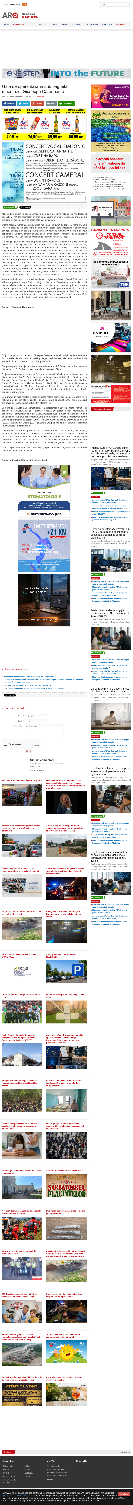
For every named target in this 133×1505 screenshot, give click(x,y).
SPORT (65, 24)
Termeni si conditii (53, 1466)
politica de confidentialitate (16, 1495)
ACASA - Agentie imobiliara (9, 1481)
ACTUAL (54, 24)
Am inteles (124, 1494)
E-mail (20, 721)
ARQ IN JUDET (91, 24)
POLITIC (42, 24)
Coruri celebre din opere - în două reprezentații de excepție (27, 685)
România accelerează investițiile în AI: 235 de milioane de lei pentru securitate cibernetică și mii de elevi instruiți (110, 533)
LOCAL (31, 24)
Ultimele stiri (18, 24)
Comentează (10, 207)
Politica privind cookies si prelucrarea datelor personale (57, 1470)
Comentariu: (18, 726)
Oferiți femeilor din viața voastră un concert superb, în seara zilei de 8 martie (34, 689)
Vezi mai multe (125, 1452)
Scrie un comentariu (37, 770)
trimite (28, 751)
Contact (50, 1479)
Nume (20, 716)
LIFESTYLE (107, 24)
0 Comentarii (39, 97)
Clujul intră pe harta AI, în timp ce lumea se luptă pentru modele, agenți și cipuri (110, 771)
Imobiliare (120, 24)
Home (6, 24)
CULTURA (76, 24)
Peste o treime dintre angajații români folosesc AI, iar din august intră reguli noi (110, 613)
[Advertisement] (66, 49)
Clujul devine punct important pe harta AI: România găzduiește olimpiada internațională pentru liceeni (109, 856)
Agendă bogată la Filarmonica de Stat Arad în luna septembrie (29, 676)
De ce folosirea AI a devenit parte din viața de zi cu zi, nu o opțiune (110, 690)
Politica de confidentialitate (57, 1475)
